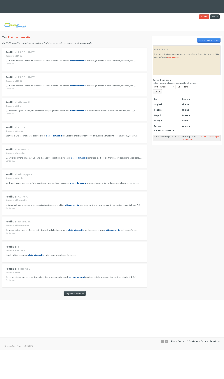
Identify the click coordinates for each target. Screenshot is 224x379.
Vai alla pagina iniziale (209, 40)
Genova (158, 109)
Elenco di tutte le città (163, 130)
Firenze (185, 104)
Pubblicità (215, 341)
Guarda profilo (173, 57)
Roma (185, 120)
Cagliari (158, 104)
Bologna (186, 99)
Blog (173, 341)
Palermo (186, 115)
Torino (157, 126)
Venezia (186, 126)
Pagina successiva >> (75, 293)
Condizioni (193, 341)
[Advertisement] (163, 6)
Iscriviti (204, 16)
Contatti (182, 341)
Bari (156, 99)
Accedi (215, 16)
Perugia (158, 120)
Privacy (204, 341)
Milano (185, 109)
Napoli (157, 115)
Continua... (10, 63)
